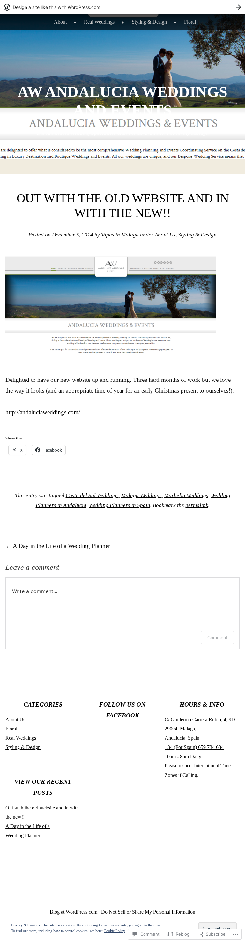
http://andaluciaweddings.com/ (42, 412)
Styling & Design (149, 22)
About (60, 22)
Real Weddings (99, 22)
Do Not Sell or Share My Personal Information (148, 912)
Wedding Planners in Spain (119, 505)
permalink (196, 505)
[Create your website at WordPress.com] (122, 7)
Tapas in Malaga (120, 235)
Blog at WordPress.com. (74, 912)
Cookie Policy (114, 931)
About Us (165, 235)
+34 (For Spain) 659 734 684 (194, 747)
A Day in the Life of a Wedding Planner (57, 545)
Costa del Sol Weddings (92, 495)
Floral (190, 22)
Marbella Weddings (186, 495)
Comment (217, 637)
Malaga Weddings (141, 495)
